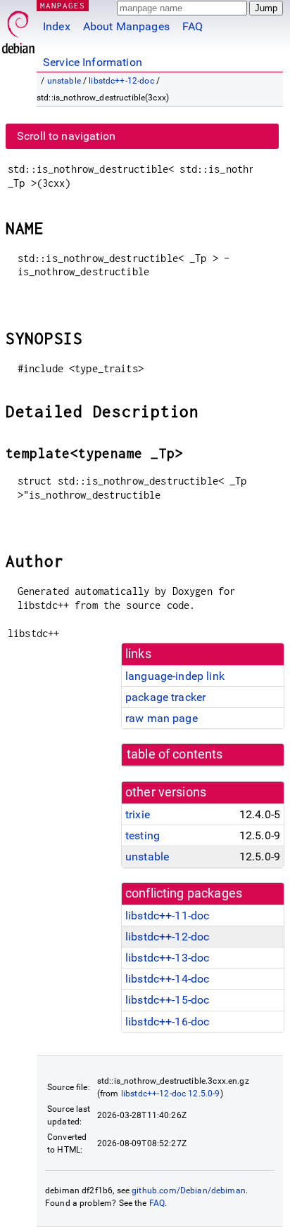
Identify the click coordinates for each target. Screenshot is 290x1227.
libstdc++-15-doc (167, 999)
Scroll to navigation (66, 136)
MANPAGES (62, 5)
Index (56, 26)
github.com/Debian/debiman (189, 1190)
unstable (64, 81)
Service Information (92, 62)
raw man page (161, 718)
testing (142, 835)
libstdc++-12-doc (121, 81)
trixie (137, 814)
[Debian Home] (18, 28)
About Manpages (126, 26)
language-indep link (175, 676)
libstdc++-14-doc (167, 978)
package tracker (165, 697)
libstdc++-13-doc (167, 957)
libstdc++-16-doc (167, 1021)
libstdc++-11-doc (167, 915)
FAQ (192, 26)
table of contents (175, 754)
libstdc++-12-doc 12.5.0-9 (170, 1093)
